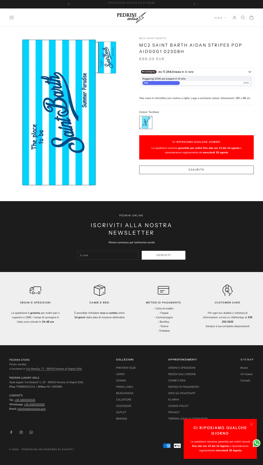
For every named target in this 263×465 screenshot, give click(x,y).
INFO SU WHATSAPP (181, 393)
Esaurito (196, 170)
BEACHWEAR (124, 393)
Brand (244, 368)
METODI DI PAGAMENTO (183, 387)
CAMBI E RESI (177, 380)
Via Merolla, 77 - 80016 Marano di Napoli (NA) (54, 369)
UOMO (120, 374)
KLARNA (173, 399)
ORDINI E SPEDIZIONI (181, 368)
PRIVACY (173, 412)
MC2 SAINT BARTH (152, 38)
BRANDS (121, 419)
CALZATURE (123, 399)
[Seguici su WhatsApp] (31, 432)
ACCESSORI (123, 406)
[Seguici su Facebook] (11, 432)
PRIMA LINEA (124, 387)
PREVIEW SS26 (126, 368)
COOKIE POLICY (178, 406)
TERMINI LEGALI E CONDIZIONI (188, 419)
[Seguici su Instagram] (21, 432)
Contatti (245, 380)
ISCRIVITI (163, 255)
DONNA (121, 380)
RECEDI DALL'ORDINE (182, 374)
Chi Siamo (246, 374)
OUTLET (121, 412)
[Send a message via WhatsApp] (256, 443)
